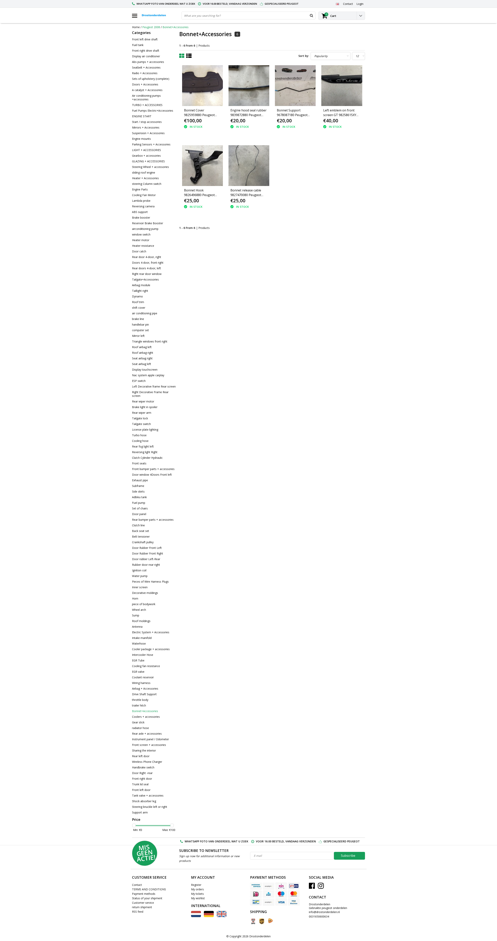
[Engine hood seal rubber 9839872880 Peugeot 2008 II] (249, 85)
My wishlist (198, 898)
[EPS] (281, 886)
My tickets (197, 894)
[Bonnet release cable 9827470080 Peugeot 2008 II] (249, 165)
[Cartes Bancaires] (268, 886)
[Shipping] (253, 921)
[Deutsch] (209, 916)
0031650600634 (319, 916)
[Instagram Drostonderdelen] (321, 887)
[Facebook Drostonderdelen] (312, 887)
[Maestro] (281, 894)
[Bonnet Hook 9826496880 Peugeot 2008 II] (202, 165)
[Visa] (281, 901)
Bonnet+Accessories (175, 27)
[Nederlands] (196, 916)
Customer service (143, 903)
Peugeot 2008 (151, 27)
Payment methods (143, 894)
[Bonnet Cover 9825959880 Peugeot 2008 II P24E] (202, 85)
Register (196, 885)
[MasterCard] (294, 894)
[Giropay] (294, 886)
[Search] (311, 15)
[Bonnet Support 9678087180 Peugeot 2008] (295, 85)
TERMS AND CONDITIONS (149, 889)
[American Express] (256, 886)
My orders (197, 889)
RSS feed (137, 911)
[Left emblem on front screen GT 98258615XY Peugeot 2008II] (341, 85)
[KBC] (268, 894)
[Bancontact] (256, 901)
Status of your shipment (147, 898)
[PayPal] (268, 901)
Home (136, 27)
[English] (337, 3)
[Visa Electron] (294, 901)
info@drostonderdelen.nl (324, 912)
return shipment (142, 907)
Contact (137, 885)
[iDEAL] (256, 894)
